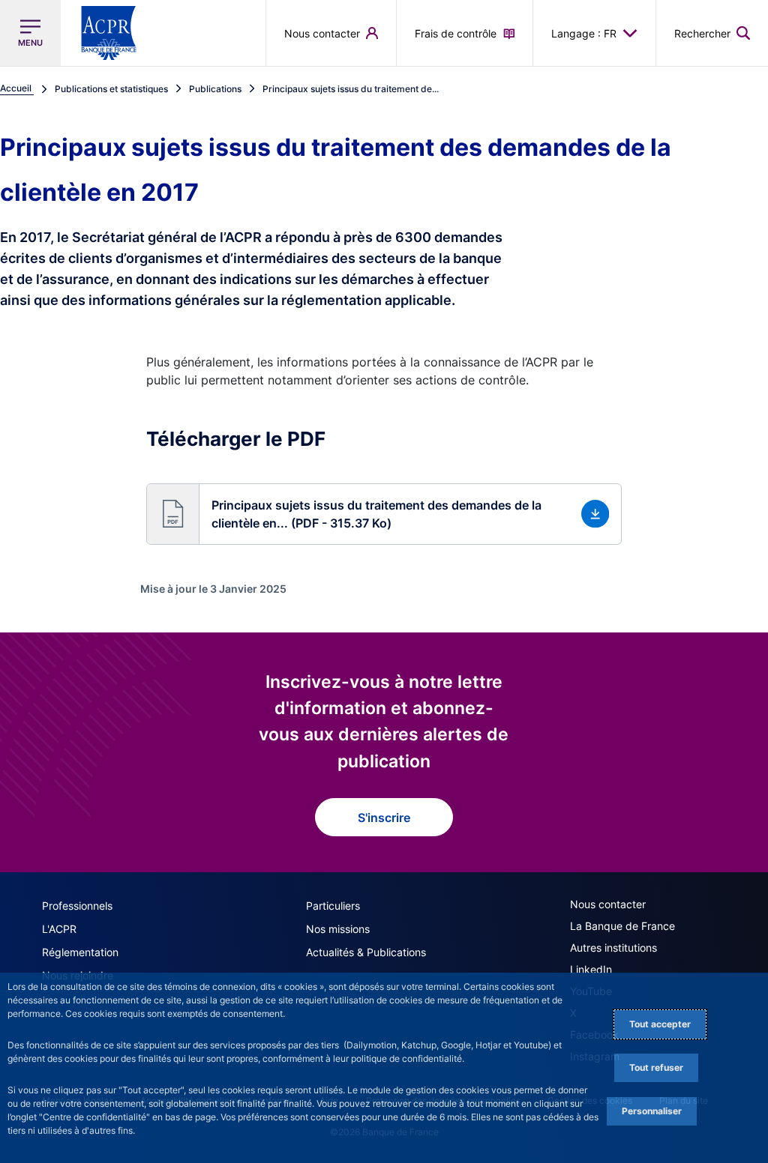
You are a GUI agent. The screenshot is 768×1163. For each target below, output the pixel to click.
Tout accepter (660, 1024)
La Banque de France (622, 925)
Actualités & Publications (366, 952)
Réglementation (80, 952)
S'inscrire (384, 817)
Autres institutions (613, 947)
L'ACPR (59, 928)
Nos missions (338, 928)
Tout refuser (656, 1067)
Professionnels (77, 905)
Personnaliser (652, 1111)
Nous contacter (608, 904)
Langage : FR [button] (583, 33)
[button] (712, 33)
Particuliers (333, 905)
